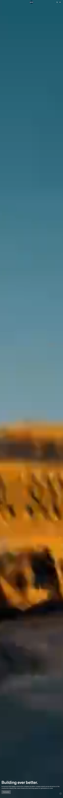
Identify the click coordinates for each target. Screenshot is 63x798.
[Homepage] (31, 2)
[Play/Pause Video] (60, 793)
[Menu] (60, 2)
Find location (6, 792)
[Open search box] (57, 2)
